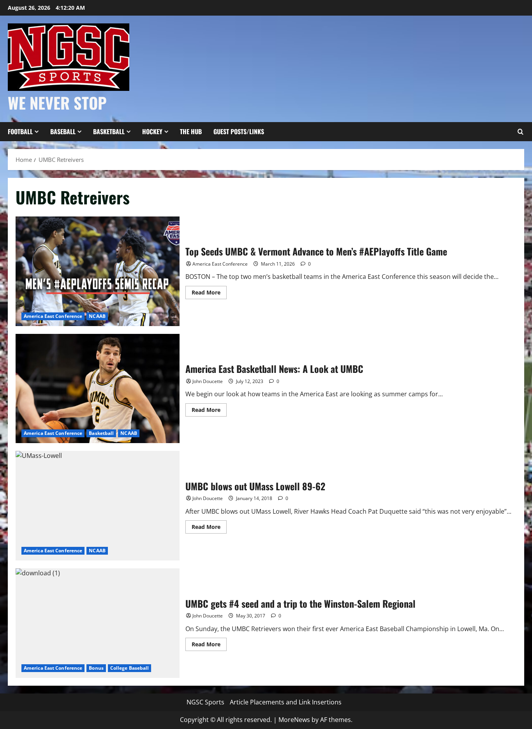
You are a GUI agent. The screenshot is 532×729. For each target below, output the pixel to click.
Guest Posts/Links (238, 131)
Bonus (96, 668)
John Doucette (207, 381)
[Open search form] (520, 131)
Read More (209, 293)
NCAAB (97, 316)
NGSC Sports (205, 702)
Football (20, 131)
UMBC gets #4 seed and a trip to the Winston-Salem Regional (98, 623)
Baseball (63, 131)
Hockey (152, 131)
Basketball (109, 131)
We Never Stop (57, 102)
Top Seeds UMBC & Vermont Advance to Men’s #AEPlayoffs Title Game (98, 271)
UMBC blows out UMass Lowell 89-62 (98, 505)
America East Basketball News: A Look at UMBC (98, 388)
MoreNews (294, 719)
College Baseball (129, 668)
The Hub (191, 131)
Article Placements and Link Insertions (286, 702)
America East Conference (53, 316)
